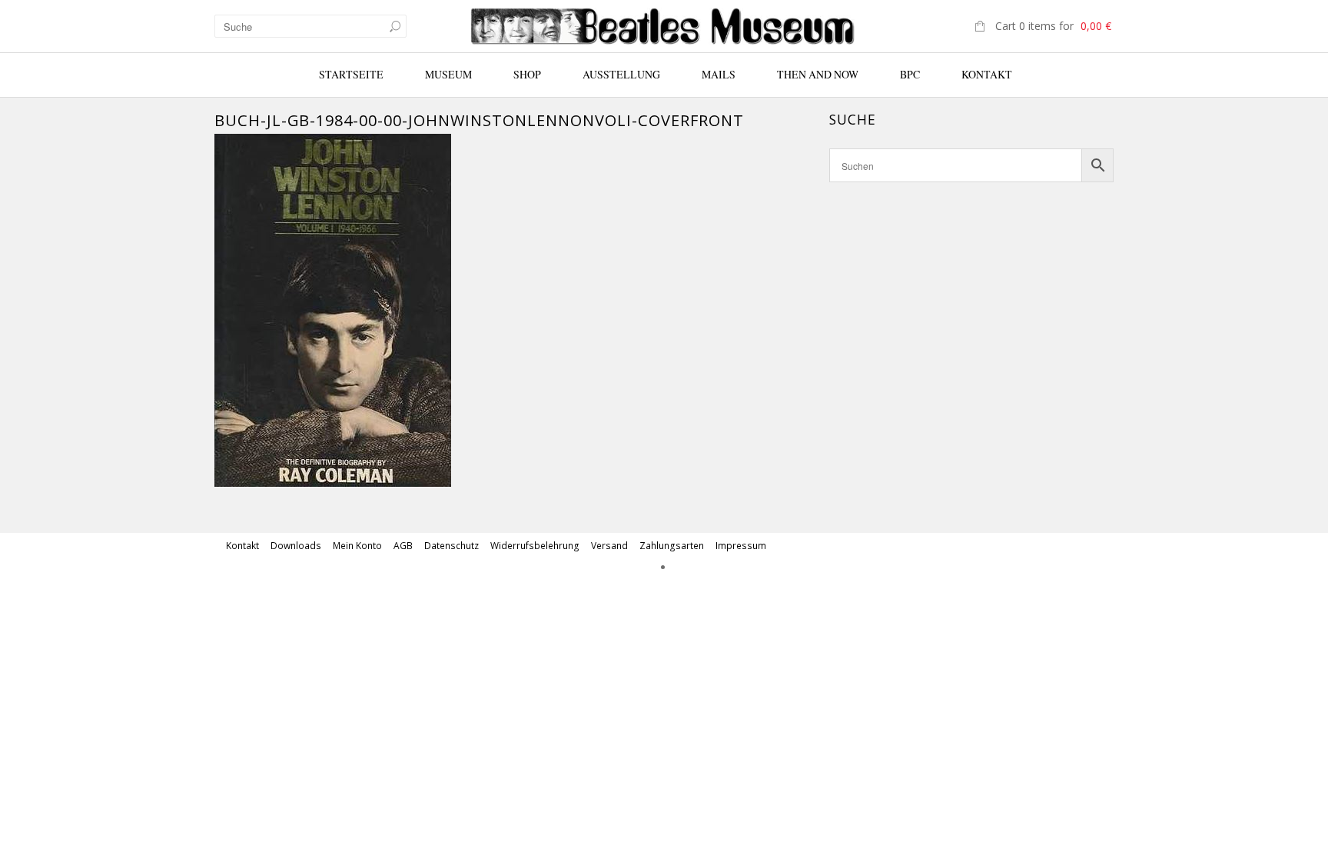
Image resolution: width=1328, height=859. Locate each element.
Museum (448, 74)
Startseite (351, 74)
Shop (527, 74)
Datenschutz (451, 545)
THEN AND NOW (817, 74)
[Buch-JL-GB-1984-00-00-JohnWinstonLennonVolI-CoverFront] (332, 309)
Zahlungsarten (671, 545)
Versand (609, 545)
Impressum (740, 545)
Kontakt (986, 74)
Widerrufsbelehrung (534, 545)
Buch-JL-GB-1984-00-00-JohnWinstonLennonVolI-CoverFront (479, 120)
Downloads (296, 545)
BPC (910, 74)
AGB (403, 545)
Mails (718, 74)
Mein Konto (357, 545)
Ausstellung (621, 74)
